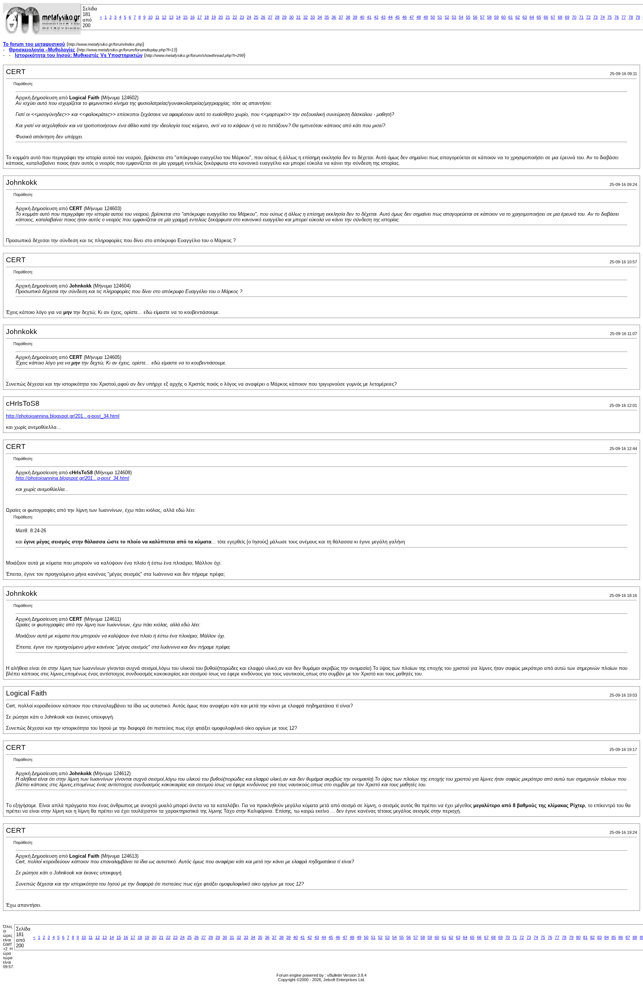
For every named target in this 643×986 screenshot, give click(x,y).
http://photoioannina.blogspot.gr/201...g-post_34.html (62, 416)
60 (503, 17)
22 (235, 17)
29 (284, 17)
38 (348, 17)
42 (376, 17)
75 (609, 17)
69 (567, 17)
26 (263, 17)
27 (270, 17)
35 (326, 17)
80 (578, 937)
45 (397, 17)
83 (599, 937)
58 (489, 17)
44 (390, 17)
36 (334, 17)
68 (560, 17)
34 (319, 17)
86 (620, 937)
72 (588, 17)
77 (623, 17)
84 (606, 937)
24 (249, 17)
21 (227, 17)
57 (482, 17)
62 (517, 17)
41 (369, 17)
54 (461, 17)
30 (291, 17)
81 (585, 937)
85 (613, 937)
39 (355, 17)
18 (206, 17)
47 (411, 17)
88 (635, 937)
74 (602, 17)
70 (574, 17)
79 (638, 17)
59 (496, 17)
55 (468, 17)
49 (425, 17)
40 (362, 17)
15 (185, 17)
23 (242, 17)
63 (524, 17)
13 (171, 17)
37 (341, 17)
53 (454, 17)
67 (553, 17)
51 (440, 17)
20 (220, 17)
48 (418, 17)
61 (510, 17)
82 (592, 937)
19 (213, 17)
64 (532, 17)
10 (150, 17)
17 (199, 17)
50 (433, 17)
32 (305, 17)
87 (628, 937)
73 (595, 17)
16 (192, 17)
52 (447, 17)
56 (475, 17)
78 (630, 17)
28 (277, 17)
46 (404, 17)
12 (164, 17)
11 (157, 17)
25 (256, 17)
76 (616, 17)
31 (298, 17)
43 (383, 17)
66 (546, 17)
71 (581, 17)
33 (312, 17)
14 (178, 17)
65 (539, 17)
